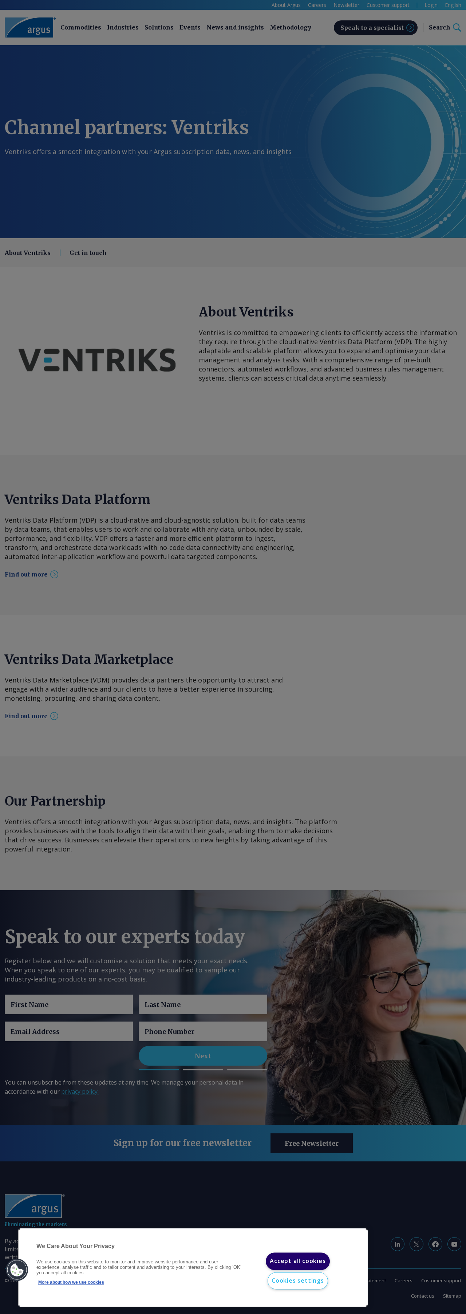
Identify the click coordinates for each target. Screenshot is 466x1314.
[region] (193, 1267)
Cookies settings (298, 1280)
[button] (17, 1270)
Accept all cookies (297, 1261)
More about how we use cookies (71, 1282)
